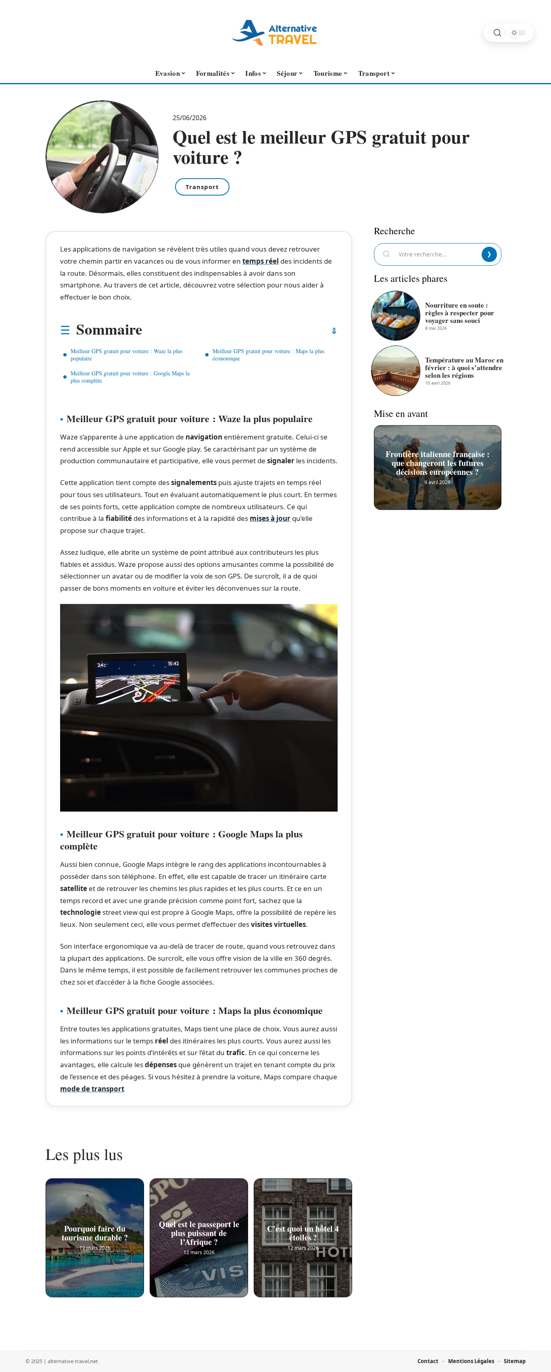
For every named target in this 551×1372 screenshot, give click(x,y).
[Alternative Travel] (275, 32)
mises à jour (270, 518)
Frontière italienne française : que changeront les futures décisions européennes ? (438, 462)
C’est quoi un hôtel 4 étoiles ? (303, 1232)
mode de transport (92, 1088)
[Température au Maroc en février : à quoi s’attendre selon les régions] (396, 370)
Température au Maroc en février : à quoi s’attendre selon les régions (464, 367)
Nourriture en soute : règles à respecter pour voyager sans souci (459, 312)
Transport (202, 187)
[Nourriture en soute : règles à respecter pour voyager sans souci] (396, 315)
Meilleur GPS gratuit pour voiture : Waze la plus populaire (126, 354)
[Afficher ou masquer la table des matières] (240, 331)
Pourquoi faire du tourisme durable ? (95, 1232)
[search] (497, 33)
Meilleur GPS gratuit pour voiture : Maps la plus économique (268, 354)
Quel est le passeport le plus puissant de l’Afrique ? (199, 1232)
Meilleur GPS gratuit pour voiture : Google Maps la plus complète (130, 376)
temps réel (260, 261)
